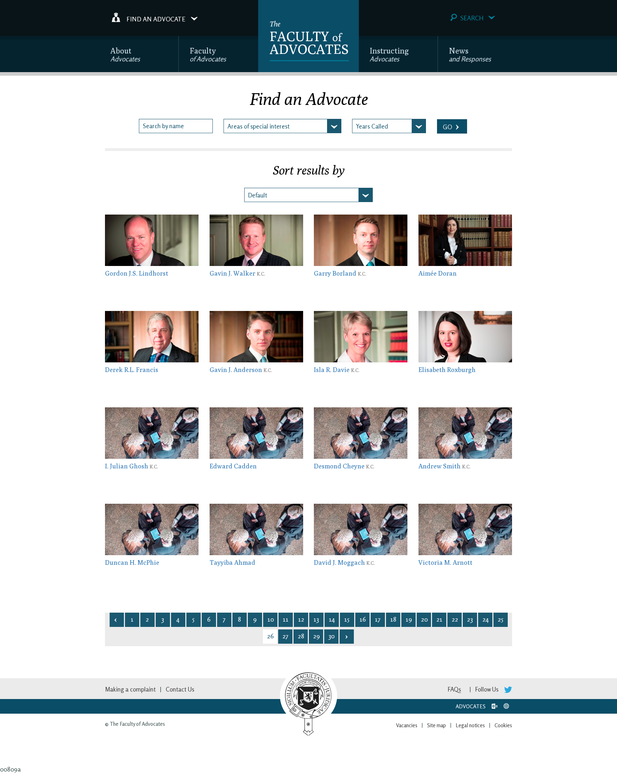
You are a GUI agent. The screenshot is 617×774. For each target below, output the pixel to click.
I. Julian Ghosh (131, 466)
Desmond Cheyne (344, 466)
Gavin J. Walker (237, 273)
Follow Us (487, 689)
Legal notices (470, 725)
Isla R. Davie (337, 369)
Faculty (208, 54)
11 (286, 619)
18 (393, 619)
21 (439, 619)
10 (270, 619)
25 (500, 619)
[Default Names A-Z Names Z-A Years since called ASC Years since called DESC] (308, 195)
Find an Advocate (155, 18)
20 (424, 619)
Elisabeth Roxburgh (447, 369)
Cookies (503, 725)
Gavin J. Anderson (241, 369)
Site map (436, 725)
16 (363, 619)
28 (301, 636)
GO (448, 127)
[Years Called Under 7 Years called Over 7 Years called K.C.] (389, 126)
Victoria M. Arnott (445, 562)
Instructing (389, 54)
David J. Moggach (344, 562)
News (470, 54)
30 (331, 636)
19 (409, 619)
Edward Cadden (233, 466)
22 (455, 619)
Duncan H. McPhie (132, 562)
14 (332, 619)
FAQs (454, 689)
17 (378, 619)
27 (285, 636)
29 (316, 636)
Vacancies (406, 725)
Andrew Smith (444, 466)
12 (301, 619)
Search (471, 18)
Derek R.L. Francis (131, 369)
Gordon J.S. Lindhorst (136, 273)
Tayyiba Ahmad (232, 562)
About (125, 54)
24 (485, 619)
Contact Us (180, 689)
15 (347, 619)
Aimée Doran (437, 273)
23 (470, 619)
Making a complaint (130, 689)
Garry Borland (340, 273)
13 (316, 619)
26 (270, 636)
